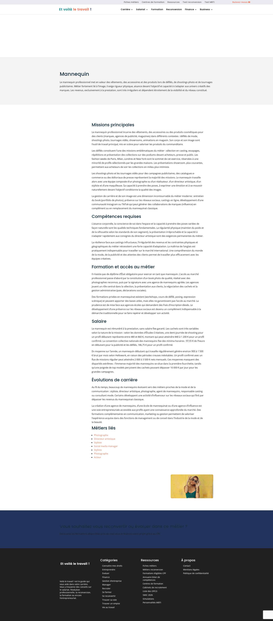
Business (205, 10)
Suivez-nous (240, 2)
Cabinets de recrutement (155, 587)
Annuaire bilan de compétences (151, 578)
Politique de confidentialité (196, 573)
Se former (107, 592)
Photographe (101, 435)
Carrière (125, 10)
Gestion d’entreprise (112, 581)
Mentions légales (191, 569)
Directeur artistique (104, 438)
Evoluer (105, 573)
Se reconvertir (109, 596)
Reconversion (174, 10)
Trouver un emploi (111, 603)
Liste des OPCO (150, 591)
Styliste (98, 442)
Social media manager (106, 446)
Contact (186, 565)
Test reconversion (192, 2)
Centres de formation (153, 2)
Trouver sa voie (109, 599)
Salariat (140, 10)
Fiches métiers (131, 2)
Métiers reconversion (153, 569)
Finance (189, 10)
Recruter (106, 588)
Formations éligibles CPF (154, 573)
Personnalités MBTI (152, 602)
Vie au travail (108, 607)
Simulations (148, 598)
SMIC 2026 (148, 595)
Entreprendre (108, 569)
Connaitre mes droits (112, 565)
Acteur (97, 457)
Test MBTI (210, 2)
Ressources (173, 2)
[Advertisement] (136, 36)
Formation (157, 10)
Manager (106, 584)
